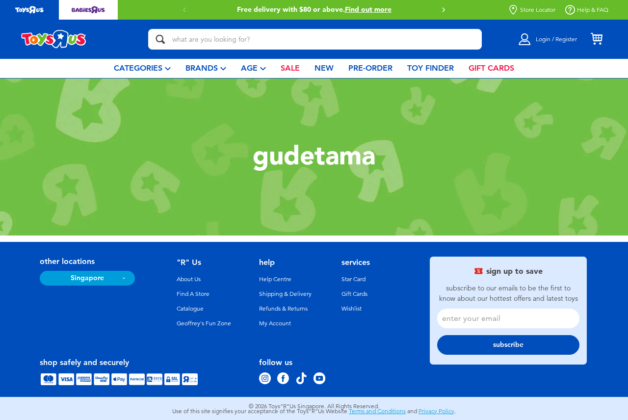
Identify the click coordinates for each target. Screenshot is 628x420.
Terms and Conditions (377, 411)
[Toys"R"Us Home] (54, 39)
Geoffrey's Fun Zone (204, 323)
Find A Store (193, 293)
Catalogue (190, 308)
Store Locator (537, 9)
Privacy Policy (436, 411)
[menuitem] (142, 68)
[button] (443, 10)
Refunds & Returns (283, 308)
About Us (189, 279)
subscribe (508, 345)
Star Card (353, 279)
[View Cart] (596, 39)
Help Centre (275, 279)
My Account (275, 323)
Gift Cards (354, 293)
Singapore (87, 278)
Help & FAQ (592, 9)
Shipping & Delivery (285, 293)
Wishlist (351, 308)
